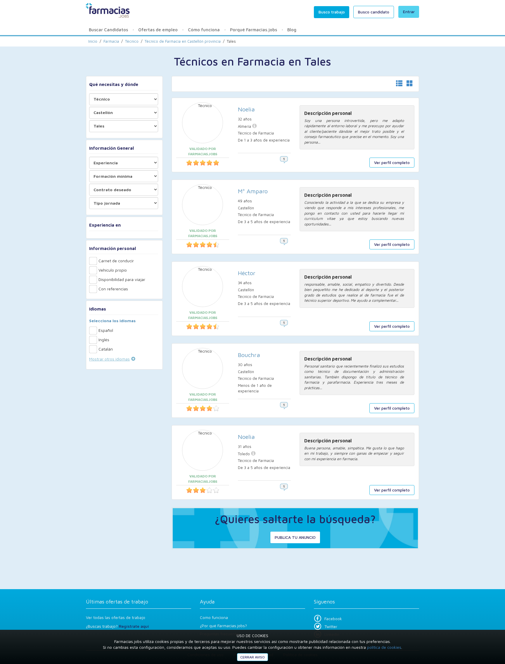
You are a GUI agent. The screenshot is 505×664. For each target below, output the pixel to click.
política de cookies (384, 647)
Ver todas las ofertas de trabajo (115, 617)
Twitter (330, 626)
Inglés (103, 339)
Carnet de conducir (116, 260)
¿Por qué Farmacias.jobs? (223, 625)
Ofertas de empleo (158, 29)
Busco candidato (373, 11)
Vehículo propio (112, 270)
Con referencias (113, 288)
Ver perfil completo (392, 162)
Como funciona (214, 617)
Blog (291, 29)
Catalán (105, 348)
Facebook (333, 618)
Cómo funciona (204, 29)
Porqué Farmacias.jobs (253, 29)
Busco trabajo (332, 11)
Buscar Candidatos (108, 29)
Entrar (409, 11)
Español (105, 330)
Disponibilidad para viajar (121, 279)
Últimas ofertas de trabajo (117, 602)
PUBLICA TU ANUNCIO (295, 537)
